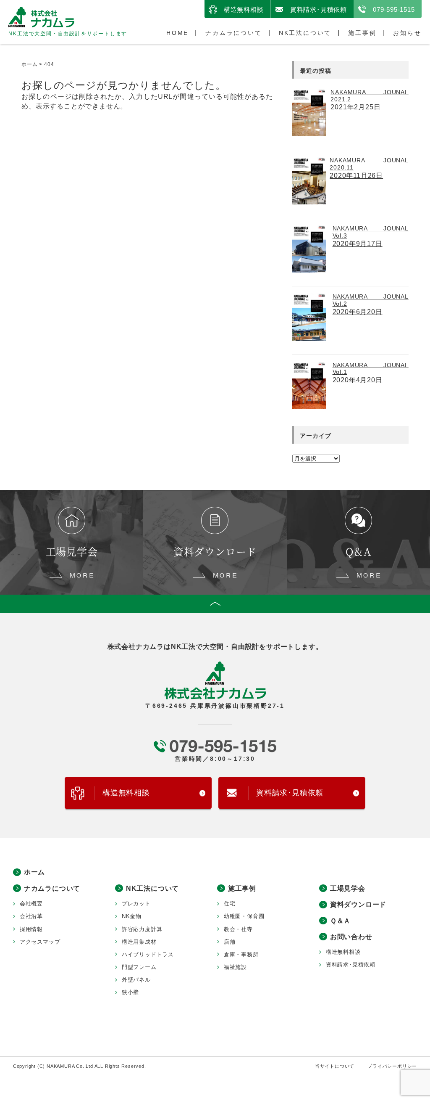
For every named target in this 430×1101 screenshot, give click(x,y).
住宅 (230, 903)
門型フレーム (139, 967)
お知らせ (407, 32)
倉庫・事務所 (241, 954)
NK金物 (132, 916)
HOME (177, 32)
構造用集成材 (139, 942)
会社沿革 (31, 916)
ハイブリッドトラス (148, 954)
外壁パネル (136, 980)
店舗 (230, 942)
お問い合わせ (351, 936)
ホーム (34, 872)
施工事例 (362, 32)
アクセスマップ (40, 942)
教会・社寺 (238, 929)
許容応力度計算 (142, 929)
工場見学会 (347, 888)
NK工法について (305, 32)
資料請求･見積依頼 (318, 9)
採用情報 (31, 929)
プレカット (136, 903)
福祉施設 (235, 967)
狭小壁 (130, 992)
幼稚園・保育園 (244, 916)
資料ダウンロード (358, 904)
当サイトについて (334, 1066)
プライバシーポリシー (392, 1066)
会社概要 (31, 903)
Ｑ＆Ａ (340, 920)
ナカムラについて (233, 32)
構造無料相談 (244, 9)
